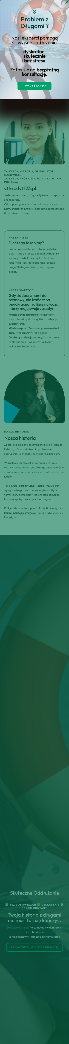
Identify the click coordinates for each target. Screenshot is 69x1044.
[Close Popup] (67, 2)
